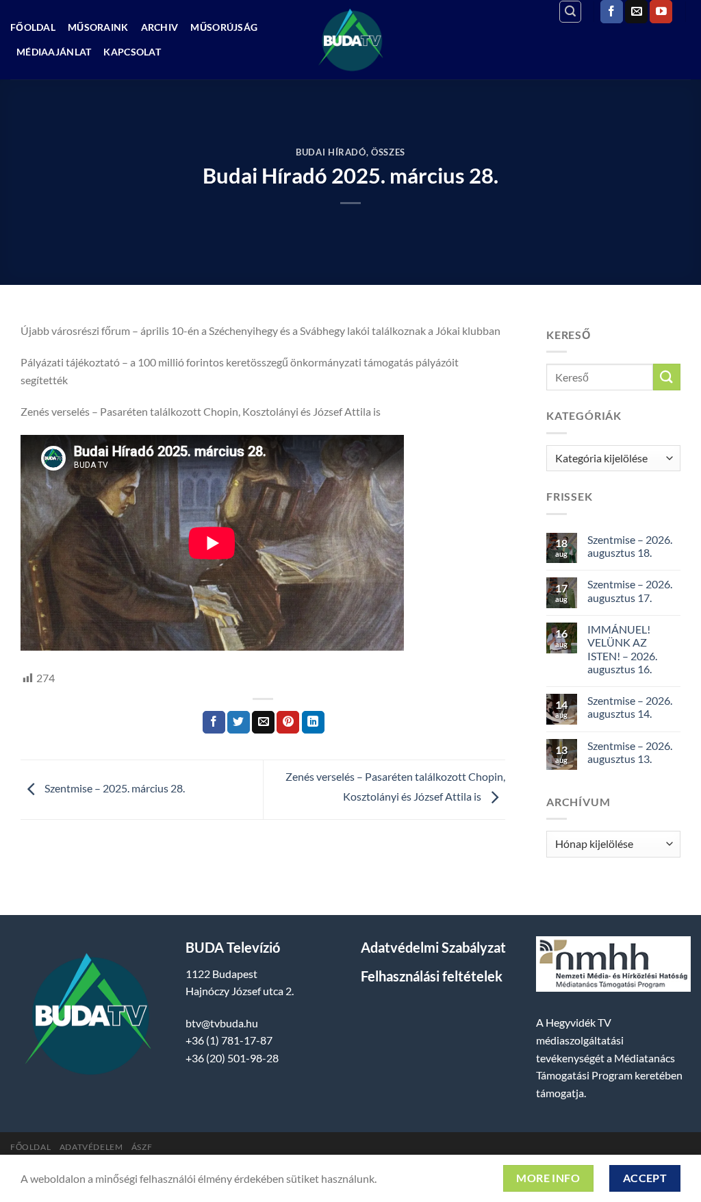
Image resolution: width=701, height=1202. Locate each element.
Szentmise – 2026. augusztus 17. (629, 590)
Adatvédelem (91, 1147)
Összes (388, 152)
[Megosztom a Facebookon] (214, 722)
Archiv (160, 27)
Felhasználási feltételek (431, 976)
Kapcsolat (132, 52)
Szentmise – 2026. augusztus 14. (629, 707)
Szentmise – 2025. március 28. (113, 787)
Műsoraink (98, 27)
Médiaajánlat (53, 52)
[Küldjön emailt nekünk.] (636, 11)
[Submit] (666, 377)
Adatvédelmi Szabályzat (433, 947)
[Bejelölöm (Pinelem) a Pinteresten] (288, 722)
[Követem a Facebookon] (611, 11)
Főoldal (32, 27)
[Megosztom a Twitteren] (238, 722)
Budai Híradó (331, 152)
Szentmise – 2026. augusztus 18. (629, 546)
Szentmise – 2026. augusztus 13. (629, 752)
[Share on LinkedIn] (313, 722)
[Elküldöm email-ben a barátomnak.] (263, 722)
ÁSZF (141, 1147)
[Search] (570, 12)
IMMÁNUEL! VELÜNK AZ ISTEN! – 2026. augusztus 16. (622, 649)
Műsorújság (223, 27)
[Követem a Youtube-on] (661, 11)
